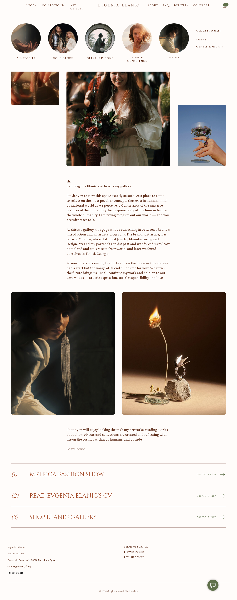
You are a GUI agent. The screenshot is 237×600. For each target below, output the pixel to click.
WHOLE (174, 57)
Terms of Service (136, 546)
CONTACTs (201, 5)
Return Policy (134, 557)
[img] (26, 38)
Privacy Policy (134, 551)
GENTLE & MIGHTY (210, 46)
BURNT (201, 39)
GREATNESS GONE (100, 58)
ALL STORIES (26, 58)
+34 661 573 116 (15, 572)
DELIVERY (181, 5)
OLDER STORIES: (208, 30)
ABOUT (153, 5)
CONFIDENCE (63, 58)
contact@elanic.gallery (19, 566)
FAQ (166, 5)
